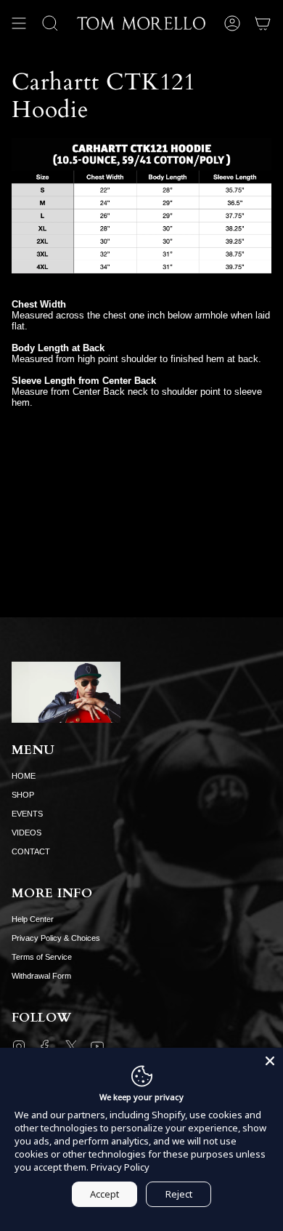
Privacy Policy (120, 1167)
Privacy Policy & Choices (56, 938)
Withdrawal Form (41, 975)
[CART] (262, 23)
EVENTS (27, 813)
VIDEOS (26, 832)
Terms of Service (42, 957)
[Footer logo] (66, 692)
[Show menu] (18, 23)
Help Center (33, 919)
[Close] (270, 1061)
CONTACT (31, 851)
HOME (24, 775)
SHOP (23, 794)
